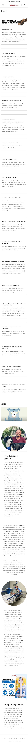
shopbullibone (8, 738)
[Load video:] (14, 414)
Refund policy (22, 738)
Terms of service (18, 740)
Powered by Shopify (15, 738)
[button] (2, 5)
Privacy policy (11, 740)
